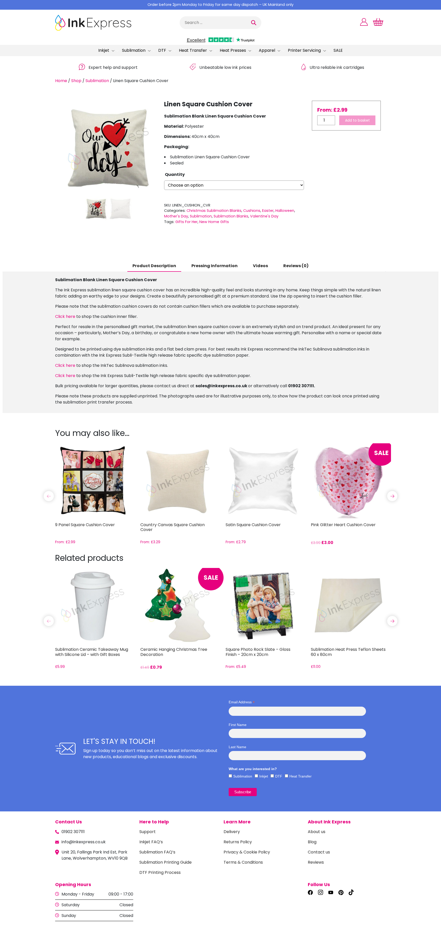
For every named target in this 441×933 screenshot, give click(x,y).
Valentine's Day (264, 216)
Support (147, 832)
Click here (65, 316)
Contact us (319, 852)
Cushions (251, 210)
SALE (338, 50)
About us (316, 832)
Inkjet (103, 50)
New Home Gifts (214, 221)
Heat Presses (233, 50)
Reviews (316, 862)
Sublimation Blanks (231, 216)
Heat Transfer (193, 50)
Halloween (284, 210)
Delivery (232, 832)
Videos (260, 266)
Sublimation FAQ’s (157, 852)
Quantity (175, 174)
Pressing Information (214, 266)
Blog (312, 842)
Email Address (242, 702)
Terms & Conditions (243, 862)
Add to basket (357, 120)
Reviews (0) (296, 266)
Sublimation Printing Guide (165, 862)
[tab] (154, 266)
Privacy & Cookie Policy (247, 852)
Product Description (154, 266)
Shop (76, 81)
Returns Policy (238, 842)
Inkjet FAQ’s (151, 842)
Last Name (237, 747)
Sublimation (133, 50)
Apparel (267, 50)
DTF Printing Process (160, 872)
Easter (268, 210)
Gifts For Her (186, 221)
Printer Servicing (304, 50)
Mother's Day (176, 216)
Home (61, 81)
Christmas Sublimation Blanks (214, 210)
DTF (162, 50)
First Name (238, 725)
